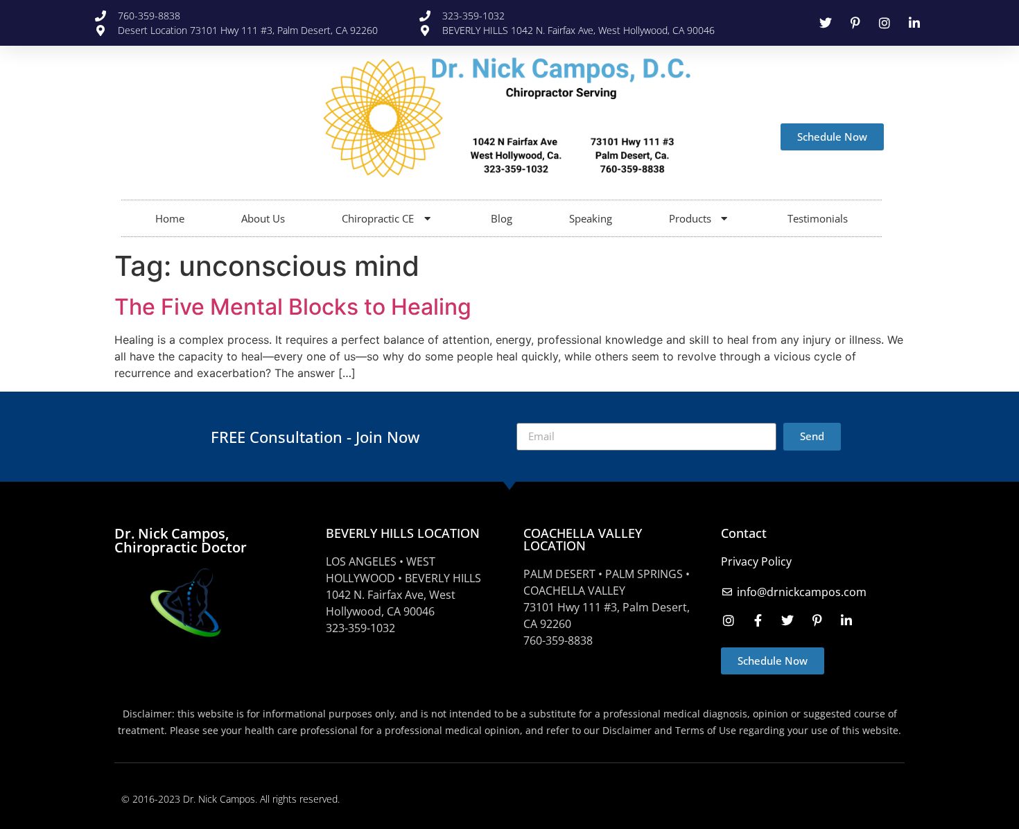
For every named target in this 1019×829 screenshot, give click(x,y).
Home (169, 218)
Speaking (590, 218)
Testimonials (817, 218)
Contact (744, 533)
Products (690, 218)
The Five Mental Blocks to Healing (292, 306)
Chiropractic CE (378, 218)
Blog (501, 218)
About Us (263, 218)
